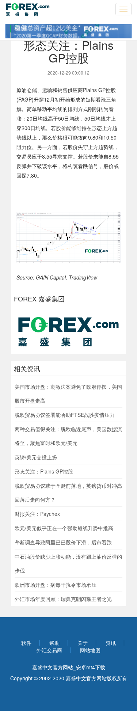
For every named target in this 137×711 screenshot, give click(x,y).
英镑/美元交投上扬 (36, 457)
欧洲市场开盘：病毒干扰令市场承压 (55, 584)
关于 (82, 642)
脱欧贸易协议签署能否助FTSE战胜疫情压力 (65, 414)
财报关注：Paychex (37, 513)
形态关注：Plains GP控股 (44, 471)
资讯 (111, 642)
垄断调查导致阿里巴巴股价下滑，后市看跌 (63, 542)
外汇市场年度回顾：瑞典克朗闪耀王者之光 (63, 598)
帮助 (54, 642)
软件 (26, 642)
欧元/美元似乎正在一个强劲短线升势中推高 (64, 528)
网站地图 (90, 650)
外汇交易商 (49, 650)
